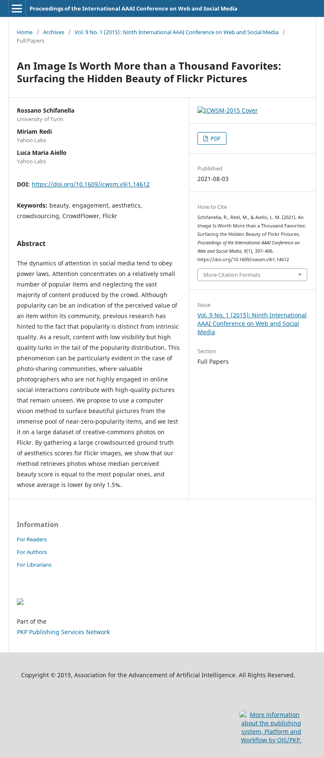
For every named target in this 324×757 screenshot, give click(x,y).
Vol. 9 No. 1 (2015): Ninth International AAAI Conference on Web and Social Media (176, 32)
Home (24, 32)
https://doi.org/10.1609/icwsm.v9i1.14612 (91, 184)
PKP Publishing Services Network (63, 632)
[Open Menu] (16, 8)
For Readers (32, 539)
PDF (215, 138)
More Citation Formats (231, 274)
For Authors (32, 552)
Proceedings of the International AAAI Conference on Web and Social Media (134, 8)
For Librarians (34, 564)
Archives (53, 32)
